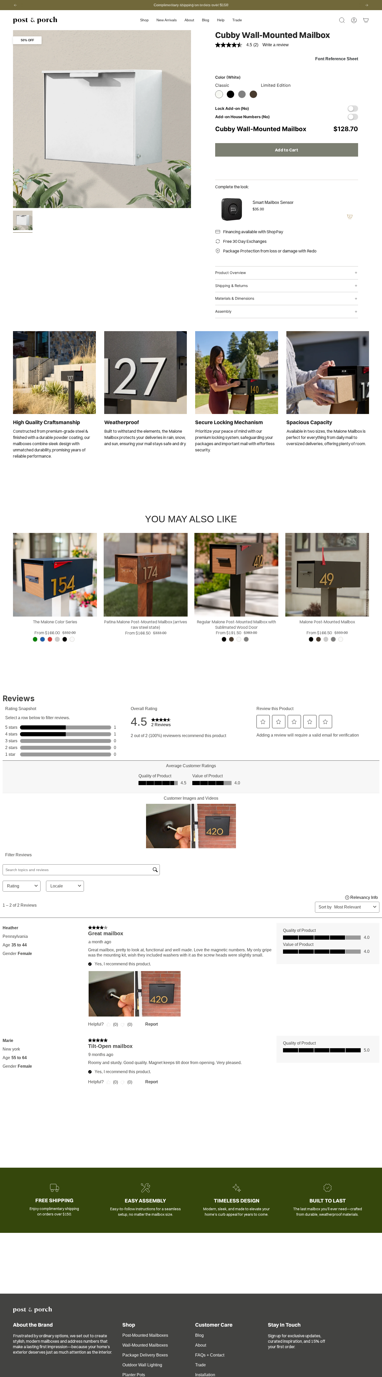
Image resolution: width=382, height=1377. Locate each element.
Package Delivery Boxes (145, 1355)
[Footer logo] (32, 1310)
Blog (199, 1335)
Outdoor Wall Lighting (142, 1365)
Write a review (275, 45)
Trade (200, 1365)
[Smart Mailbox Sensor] (230, 209)
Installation (205, 1375)
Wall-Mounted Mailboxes (145, 1345)
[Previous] (15, 5)
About (200, 1345)
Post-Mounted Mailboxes (145, 1335)
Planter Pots (133, 1375)
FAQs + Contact (209, 1355)
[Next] (366, 5)
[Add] (350, 216)
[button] (144, 20)
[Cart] (366, 20)
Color (228, 77)
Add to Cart (286, 149)
